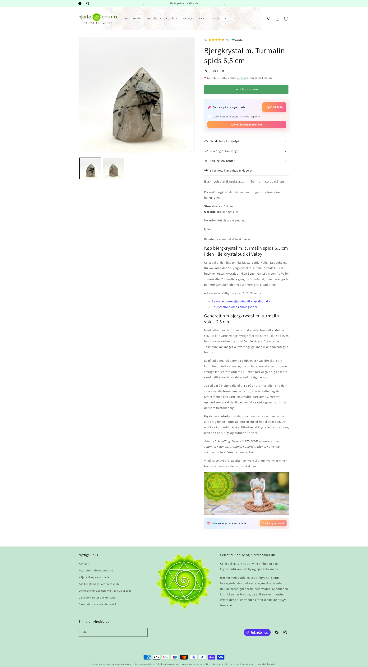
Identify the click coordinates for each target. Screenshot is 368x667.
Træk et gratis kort (273, 523)
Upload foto (274, 107)
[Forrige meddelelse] (143, 3)
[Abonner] (143, 631)
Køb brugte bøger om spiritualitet (100, 584)
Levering (241, 77)
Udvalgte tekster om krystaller (98, 597)
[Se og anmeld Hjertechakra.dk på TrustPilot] (237, 39)
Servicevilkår (202, 664)
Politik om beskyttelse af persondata (174, 664)
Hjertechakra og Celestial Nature (115, 664)
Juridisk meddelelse (243, 664)
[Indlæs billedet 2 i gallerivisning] (113, 168)
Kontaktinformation (267, 664)
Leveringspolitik (221, 664)
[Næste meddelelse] (225, 3)
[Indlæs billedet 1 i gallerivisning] (90, 168)
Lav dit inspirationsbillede (246, 124)
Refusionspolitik (143, 664)
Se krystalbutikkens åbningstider (234, 307)
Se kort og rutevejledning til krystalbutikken (242, 301)
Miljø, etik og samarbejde (94, 577)
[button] (154, 18)
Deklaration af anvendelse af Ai (98, 604)
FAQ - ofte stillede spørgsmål (96, 570)
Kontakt (84, 563)
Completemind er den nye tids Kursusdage (105, 590)
